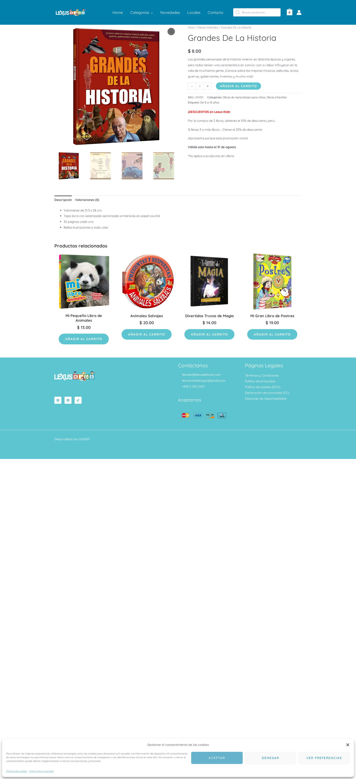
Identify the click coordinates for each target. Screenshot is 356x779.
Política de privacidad (41, 771)
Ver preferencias (324, 758)
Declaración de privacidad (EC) (267, 393)
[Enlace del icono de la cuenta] (299, 12)
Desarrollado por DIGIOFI (72, 439)
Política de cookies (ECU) (262, 387)
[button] (348, 745)
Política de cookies (16, 771)
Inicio (191, 27)
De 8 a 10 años (209, 102)
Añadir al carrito (238, 86)
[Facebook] (67, 400)
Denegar (270, 758)
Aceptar (217, 758)
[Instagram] (57, 400)
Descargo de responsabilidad (265, 398)
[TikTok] (78, 400)
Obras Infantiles (208, 27)
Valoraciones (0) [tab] (87, 200)
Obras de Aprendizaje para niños (244, 97)
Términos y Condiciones (262, 375)
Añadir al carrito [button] (83, 339)
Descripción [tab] (63, 200)
